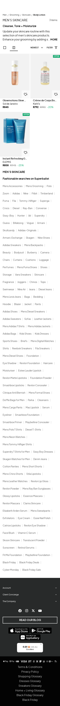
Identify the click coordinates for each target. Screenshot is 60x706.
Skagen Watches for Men (16, 459)
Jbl (29, 216)
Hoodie (7, 304)
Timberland (46, 194)
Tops (43, 282)
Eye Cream (24, 518)
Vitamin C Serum (27, 533)
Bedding (38, 297)
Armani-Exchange (12, 238)
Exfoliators (8, 518)
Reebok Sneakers (22, 348)
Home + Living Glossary (30, 690)
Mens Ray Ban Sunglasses (36, 489)
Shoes (43, 267)
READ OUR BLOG (30, 620)
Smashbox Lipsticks (13, 385)
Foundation (32, 356)
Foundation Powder (41, 378)
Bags (27, 297)
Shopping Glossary (30, 676)
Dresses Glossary (30, 681)
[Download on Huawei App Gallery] (30, 637)
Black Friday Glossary (30, 695)
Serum (46, 407)
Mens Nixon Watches (14, 437)
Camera (44, 253)
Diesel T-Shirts (33, 430)
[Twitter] (33, 611)
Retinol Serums (26, 548)
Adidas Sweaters (12, 319)
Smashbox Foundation (27, 415)
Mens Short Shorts (32, 467)
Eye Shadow (9, 363)
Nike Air (22, 289)
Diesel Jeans (45, 289)
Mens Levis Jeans (12, 297)
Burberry (32, 253)
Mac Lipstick (32, 407)
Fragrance (8, 282)
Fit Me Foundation (12, 555)
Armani (41, 223)
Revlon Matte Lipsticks (15, 378)
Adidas (16, 194)
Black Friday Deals (29, 562)
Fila (14, 201)
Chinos (33, 282)
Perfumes (8, 267)
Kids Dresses (42, 334)
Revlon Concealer (37, 385)
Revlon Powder (11, 489)
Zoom (6, 194)
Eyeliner (7, 415)
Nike (25, 194)
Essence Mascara (32, 496)
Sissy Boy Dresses (43, 452)
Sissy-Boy (8, 216)
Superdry (39, 216)
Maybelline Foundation (37, 555)
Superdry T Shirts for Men (16, 452)
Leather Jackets (42, 319)
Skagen (30, 238)
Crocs (6, 208)
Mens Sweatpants (40, 511)
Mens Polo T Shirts (12, 430)
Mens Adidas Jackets (39, 326)
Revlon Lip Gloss (39, 481)
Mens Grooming (34, 186)
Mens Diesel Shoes (13, 356)
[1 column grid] (5, 47)
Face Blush (8, 533)
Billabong (18, 223)
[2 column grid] (14, 47)
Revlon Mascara (11, 503)
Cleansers (42, 400)
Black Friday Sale (31, 570)
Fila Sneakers (42, 348)
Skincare (39, 275)
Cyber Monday (11, 570)
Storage (7, 275)
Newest (34, 48)
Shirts (6, 348)
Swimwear (8, 289)
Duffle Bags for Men (13, 400)
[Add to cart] (26, 94)
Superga (44, 201)
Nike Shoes (44, 238)
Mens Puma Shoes (27, 267)
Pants (38, 304)
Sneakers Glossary (30, 686)
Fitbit (34, 194)
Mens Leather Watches (15, 481)
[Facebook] (20, 611)
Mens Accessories (12, 186)
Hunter (21, 216)
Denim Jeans (40, 459)
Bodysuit (19, 253)
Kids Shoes (26, 334)
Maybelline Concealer (37, 422)
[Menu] (41, 645)
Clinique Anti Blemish (14, 393)
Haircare (48, 363)
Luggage (44, 260)
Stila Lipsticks (33, 474)
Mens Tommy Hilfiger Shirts (17, 444)
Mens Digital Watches (42, 341)
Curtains (17, 260)
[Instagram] (27, 611)
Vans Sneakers (23, 275)
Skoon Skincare (11, 540)
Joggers (21, 282)
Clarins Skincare (32, 503)
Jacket (28, 304)
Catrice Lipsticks (12, 526)
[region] (15, 76)
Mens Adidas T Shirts (13, 326)
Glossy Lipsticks (11, 496)
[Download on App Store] (19, 631)
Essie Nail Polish (42, 518)
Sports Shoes (10, 341)
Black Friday (9, 562)
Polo (49, 186)
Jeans (32, 289)
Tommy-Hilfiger (27, 201)
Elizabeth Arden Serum (15, 511)
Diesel (16, 208)
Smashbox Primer (12, 422)
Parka (31, 400)
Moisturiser (9, 371)
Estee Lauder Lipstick (29, 371)
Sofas (27, 319)
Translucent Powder (34, 540)
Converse (41, 208)
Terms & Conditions (30, 667)
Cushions (31, 260)
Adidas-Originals (27, 230)
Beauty (7, 253)
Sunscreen (8, 548)
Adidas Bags (9, 334)
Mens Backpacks (33, 245)
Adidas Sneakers (12, 245)
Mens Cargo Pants (12, 407)
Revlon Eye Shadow (35, 526)
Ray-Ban (27, 208)
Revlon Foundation (30, 363)
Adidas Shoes (10, 312)
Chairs (6, 260)
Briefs (24, 341)
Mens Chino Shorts (13, 474)
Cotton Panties (11, 467)
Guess (6, 223)
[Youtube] (40, 611)
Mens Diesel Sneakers (33, 312)
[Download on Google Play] (41, 631)
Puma (6, 201)
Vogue (30, 223)
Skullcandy (9, 230)
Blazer (17, 304)
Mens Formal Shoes (39, 393)
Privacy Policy (30, 671)
